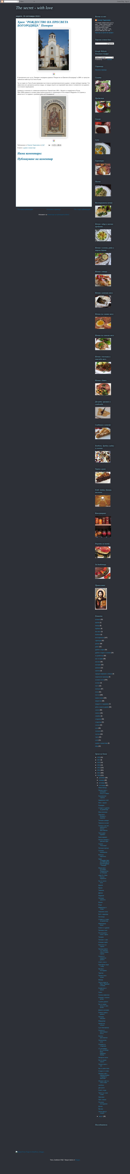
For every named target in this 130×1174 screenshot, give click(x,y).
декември (102, 777)
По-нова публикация (25, 209)
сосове (97, 725)
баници (97, 625)
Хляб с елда (102, 1090)
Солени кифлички (103, 995)
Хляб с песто (102, 962)
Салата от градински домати (102, 958)
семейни (97, 716)
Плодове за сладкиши (102, 1045)
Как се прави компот (102, 1060)
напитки (97, 670)
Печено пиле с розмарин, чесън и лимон (103, 792)
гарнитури (98, 640)
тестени (97, 734)
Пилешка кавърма (101, 1017)
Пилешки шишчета (101, 899)
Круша (100, 888)
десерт (97, 643)
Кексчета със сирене (102, 945)
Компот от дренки (103, 928)
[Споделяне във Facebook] (58, 145)
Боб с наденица (103, 914)
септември (102, 785)
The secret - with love (34, 7)
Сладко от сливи (103, 1071)
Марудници (101, 1021)
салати (97, 710)
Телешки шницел (103, 820)
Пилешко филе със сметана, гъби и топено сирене (103, 951)
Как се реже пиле (103, 1068)
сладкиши (98, 719)
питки (97, 692)
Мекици (100, 980)
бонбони (97, 634)
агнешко (97, 619)
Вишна (100, 902)
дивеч (97, 646)
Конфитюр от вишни (102, 989)
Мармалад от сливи (102, 908)
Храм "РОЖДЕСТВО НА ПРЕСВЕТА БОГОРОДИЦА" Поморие (103, 862)
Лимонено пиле (103, 911)
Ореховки (101, 1097)
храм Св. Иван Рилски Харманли (102, 877)
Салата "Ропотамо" (102, 844)
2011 (99, 773)
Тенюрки (101, 937)
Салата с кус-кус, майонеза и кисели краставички (103, 828)
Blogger (77, 1160)
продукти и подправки (102, 704)
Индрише (101, 895)
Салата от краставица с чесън (103, 1032)
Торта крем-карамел (102, 833)
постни (97, 695)
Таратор (100, 973)
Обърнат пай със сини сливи (103, 1081)
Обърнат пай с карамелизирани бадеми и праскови (103, 1076)
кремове (97, 668)
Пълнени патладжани (102, 1103)
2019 (99, 757)
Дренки (100, 893)
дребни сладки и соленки (103, 652)
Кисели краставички (102, 1036)
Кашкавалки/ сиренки (102, 796)
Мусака (100, 1109)
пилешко (97, 689)
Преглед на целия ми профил (104, 32)
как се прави (99, 658)
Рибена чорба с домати (103, 1013)
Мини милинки (102, 812)
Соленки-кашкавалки (102, 851)
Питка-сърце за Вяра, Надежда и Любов (103, 984)
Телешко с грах (103, 939)
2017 (99, 760)
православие (99, 698)
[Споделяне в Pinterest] (60, 145)
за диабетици (99, 655)
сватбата (101, 1085)
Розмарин (101, 805)
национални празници (101, 677)
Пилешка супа (102, 930)
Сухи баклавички (103, 1027)
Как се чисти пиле (102, 881)
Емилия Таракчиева (103, 20)
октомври (102, 783)
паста (97, 686)
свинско (97, 713)
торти (97, 737)
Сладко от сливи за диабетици (103, 920)
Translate (109, 59)
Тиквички (101, 890)
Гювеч (100, 992)
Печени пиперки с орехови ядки (103, 840)
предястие (98, 701)
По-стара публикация (82, 209)
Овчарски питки (103, 1057)
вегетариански (99, 637)
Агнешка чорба (103, 942)
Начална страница (54, 209)
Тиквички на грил (103, 823)
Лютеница (101, 917)
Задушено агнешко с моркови (102, 816)
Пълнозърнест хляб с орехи (103, 933)
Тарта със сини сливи (103, 1093)
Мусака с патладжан (102, 969)
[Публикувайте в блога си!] (55, 145)
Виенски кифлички (102, 855)
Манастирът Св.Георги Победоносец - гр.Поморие (103, 870)
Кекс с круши (102, 802)
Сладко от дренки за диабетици (103, 808)
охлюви (97, 683)
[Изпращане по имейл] (53, 145)
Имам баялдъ (102, 787)
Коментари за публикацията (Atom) (58, 214)
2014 (99, 765)
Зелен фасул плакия (102, 1112)
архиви (97, 622)
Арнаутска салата (101, 1024)
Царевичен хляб (103, 800)
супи (96, 728)
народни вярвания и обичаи (103, 674)
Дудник (100, 885)
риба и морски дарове (102, 707)
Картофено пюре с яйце (103, 965)
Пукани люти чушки (102, 976)
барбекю (97, 628)
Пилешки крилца (103, 848)
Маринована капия (102, 924)
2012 (99, 770)
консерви (98, 664)
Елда (100, 905)
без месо (98, 631)
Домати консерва (103, 1010)
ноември (102, 780)
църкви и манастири (29, 148)
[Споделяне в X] (57, 145)
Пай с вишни (102, 1099)
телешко (97, 731)
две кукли (101, 1087)
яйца (96, 746)
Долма (100, 1106)
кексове (97, 662)
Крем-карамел (102, 837)
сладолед (98, 722)
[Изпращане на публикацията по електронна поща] (49, 145)
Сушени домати (103, 1001)
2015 (99, 762)
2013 (99, 767)
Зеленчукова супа (102, 1041)
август (101, 1116)
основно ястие (99, 680)
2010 (99, 775)
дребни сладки (99, 649)
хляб (96, 740)
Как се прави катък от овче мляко (103, 1005)
